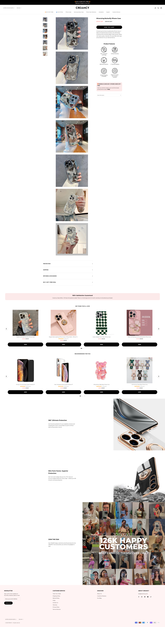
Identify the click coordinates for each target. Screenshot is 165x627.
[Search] (158, 8)
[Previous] (6, 328)
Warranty (55, 605)
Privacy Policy (56, 607)
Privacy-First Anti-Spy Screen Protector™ (25, 384)
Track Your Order (57, 593)
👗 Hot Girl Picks (59, 12)
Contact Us (55, 602)
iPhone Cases (68, 12)
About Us (99, 593)
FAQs (54, 600)
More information (100, 95)
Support (108, 12)
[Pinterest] (144, 597)
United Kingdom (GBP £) (8, 7)
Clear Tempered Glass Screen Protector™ (63, 384)
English (18, 7)
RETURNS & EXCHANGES (50, 276)
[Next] (158, 328)
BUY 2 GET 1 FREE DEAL (49, 282)
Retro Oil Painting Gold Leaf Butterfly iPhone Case (139, 337)
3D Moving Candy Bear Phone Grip (139, 384)
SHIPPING (45, 269)
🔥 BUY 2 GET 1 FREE (49, 12)
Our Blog (99, 598)
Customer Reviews (116, 12)
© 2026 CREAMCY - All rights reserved (12, 622)
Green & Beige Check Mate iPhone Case (101, 337)
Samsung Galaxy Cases (79, 12)
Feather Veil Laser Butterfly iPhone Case (25, 337)
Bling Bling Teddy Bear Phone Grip (101, 384)
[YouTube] (147, 597)
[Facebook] (138, 597)
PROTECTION (46, 263)
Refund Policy (56, 598)
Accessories (101, 12)
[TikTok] (150, 597)
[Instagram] (141, 597)
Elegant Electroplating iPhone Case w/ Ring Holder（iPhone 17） (63, 337)
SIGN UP (8, 603)
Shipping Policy (56, 596)
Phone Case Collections (91, 12)
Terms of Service (57, 609)
